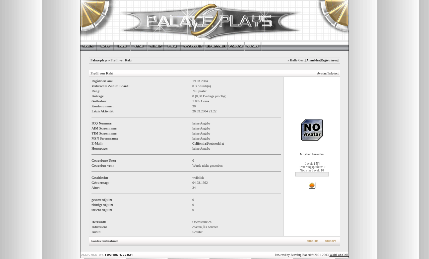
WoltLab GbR (339, 255)
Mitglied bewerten (312, 154)
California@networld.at (208, 143)
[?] (317, 163)
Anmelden (313, 60)
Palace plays (99, 60)
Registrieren (329, 60)
